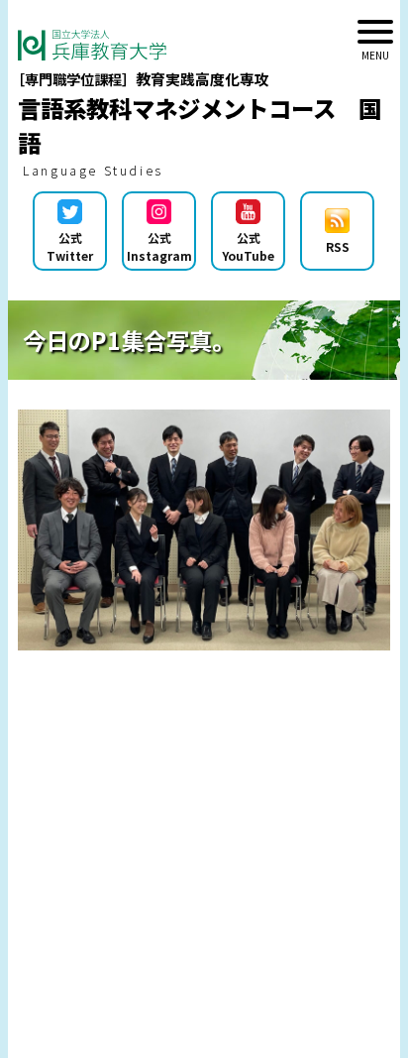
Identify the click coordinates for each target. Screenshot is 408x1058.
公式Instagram (159, 246)
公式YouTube (248, 246)
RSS (338, 246)
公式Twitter (70, 246)
